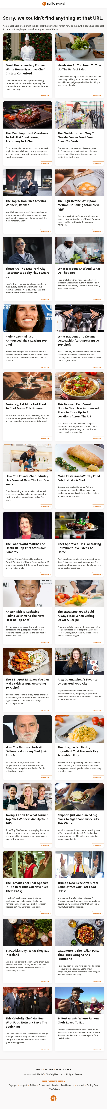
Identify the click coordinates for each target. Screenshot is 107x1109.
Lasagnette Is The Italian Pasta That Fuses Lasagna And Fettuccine (78, 955)
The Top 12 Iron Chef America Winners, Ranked (26, 203)
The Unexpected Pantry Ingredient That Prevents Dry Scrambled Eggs (78, 751)
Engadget (13, 1085)
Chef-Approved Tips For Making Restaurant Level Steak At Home (79, 548)
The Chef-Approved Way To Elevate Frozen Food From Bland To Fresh (77, 137)
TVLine (33, 1085)
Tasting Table (92, 1085)
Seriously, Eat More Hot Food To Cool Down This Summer (26, 406)
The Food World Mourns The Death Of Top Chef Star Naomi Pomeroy (26, 548)
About (39, 1069)
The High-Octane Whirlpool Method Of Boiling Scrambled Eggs (78, 205)
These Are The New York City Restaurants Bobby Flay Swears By (27, 273)
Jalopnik (23, 1085)
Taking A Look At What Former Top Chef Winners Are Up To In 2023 (27, 819)
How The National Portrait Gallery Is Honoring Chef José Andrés (26, 751)
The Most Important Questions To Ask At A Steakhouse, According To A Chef (27, 137)
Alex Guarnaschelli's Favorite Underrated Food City (77, 682)
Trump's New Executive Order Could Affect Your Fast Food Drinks (78, 887)
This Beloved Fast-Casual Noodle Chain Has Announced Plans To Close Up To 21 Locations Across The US (78, 410)
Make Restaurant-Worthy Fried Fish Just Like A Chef (79, 478)
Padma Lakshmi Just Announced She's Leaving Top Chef (26, 341)
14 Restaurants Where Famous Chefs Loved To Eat (78, 1020)
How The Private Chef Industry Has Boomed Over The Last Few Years (27, 480)
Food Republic (67, 1085)
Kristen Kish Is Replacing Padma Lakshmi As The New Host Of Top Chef (25, 616)
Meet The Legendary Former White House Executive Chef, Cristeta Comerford (26, 69)
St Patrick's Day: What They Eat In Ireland (27, 953)
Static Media (37, 1074)
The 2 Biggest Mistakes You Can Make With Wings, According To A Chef (27, 684)
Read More (45, 96)
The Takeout (54, 1089)
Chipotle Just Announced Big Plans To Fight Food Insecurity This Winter (78, 819)
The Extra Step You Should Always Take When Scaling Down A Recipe (76, 616)
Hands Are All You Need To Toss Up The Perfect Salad (79, 67)
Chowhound (44, 1085)
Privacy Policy (63, 1069)
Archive (49, 1069)
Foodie (55, 1085)
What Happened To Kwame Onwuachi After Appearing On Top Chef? (79, 341)
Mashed (80, 1085)
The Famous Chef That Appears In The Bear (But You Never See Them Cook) (27, 887)
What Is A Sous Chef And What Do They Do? (79, 271)
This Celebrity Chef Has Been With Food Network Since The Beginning (26, 1022)
